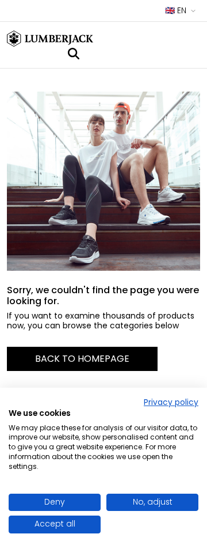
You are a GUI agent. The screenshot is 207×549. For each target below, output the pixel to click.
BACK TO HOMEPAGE (82, 358)
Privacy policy (171, 402)
